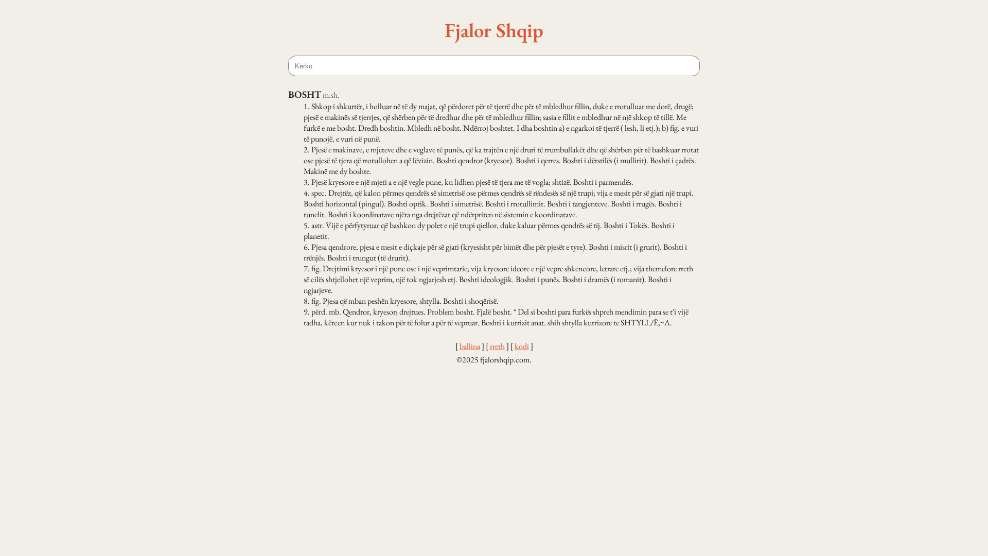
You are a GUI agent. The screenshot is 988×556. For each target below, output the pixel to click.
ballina (470, 346)
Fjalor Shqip (494, 30)
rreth (497, 346)
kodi (522, 346)
